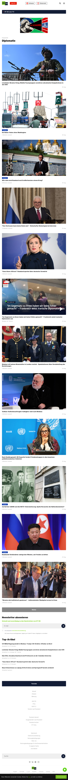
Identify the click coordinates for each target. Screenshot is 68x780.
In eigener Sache (34, 746)
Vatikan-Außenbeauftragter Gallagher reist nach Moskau (22, 411)
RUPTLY (34, 706)
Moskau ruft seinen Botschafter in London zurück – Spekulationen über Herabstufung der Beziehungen (33, 365)
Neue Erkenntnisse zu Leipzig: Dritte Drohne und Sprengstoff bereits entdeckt (28, 668)
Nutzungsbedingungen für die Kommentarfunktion (34, 743)
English (15, 771)
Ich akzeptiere (15, 630)
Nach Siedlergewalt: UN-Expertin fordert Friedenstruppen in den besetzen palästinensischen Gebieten (28, 458)
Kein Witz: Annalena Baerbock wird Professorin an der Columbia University (26, 656)
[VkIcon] (32, 762)
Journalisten (34, 748)
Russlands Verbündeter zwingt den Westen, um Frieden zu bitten (25, 554)
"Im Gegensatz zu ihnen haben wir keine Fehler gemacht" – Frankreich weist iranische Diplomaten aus (32, 318)
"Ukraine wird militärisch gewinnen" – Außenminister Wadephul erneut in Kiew (29, 600)
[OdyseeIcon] (38, 762)
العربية (28, 771)
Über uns (34, 741)
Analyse (34, 694)
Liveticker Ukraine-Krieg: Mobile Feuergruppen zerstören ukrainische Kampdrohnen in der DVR (32, 83)
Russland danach (34, 717)
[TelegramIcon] (29, 762)
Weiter (34, 610)
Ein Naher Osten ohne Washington (14, 132)
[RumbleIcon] (35, 762)
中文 (54, 771)
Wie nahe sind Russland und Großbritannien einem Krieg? (22, 180)
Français (41, 771)
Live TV (13, 3)
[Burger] (64, 3)
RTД (34, 704)
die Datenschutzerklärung (19, 630)
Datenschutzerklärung (34, 735)
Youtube (34, 683)
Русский (22, 771)
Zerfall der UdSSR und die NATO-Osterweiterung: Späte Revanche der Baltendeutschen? (33, 507)
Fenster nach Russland (34, 709)
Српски (48, 771)
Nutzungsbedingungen (34, 738)
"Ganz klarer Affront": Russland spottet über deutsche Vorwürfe (24, 271)
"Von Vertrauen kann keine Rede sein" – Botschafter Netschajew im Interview (29, 226)
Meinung (34, 696)
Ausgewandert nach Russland (34, 719)
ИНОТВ (34, 701)
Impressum (34, 733)
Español (34, 771)
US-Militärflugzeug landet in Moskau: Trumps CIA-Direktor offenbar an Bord (27, 644)
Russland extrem (34, 722)
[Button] (63, 626)
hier (29, 777)
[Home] (5, 3)
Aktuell (34, 691)
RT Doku (34, 725)
